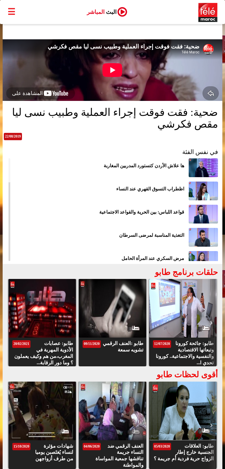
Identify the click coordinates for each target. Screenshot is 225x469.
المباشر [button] (102, 12)
